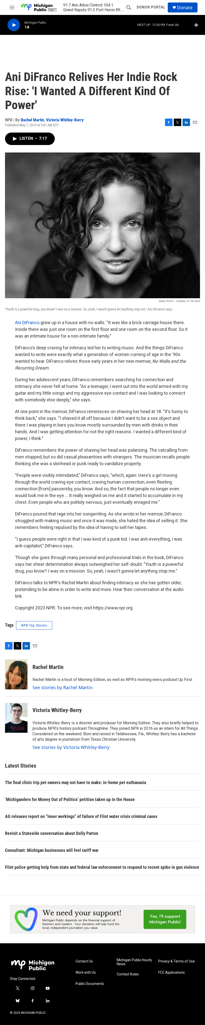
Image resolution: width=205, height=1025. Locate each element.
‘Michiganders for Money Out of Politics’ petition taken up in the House (70, 799)
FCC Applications (171, 972)
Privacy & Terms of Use (176, 961)
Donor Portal (151, 7)
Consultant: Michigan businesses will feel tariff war (51, 850)
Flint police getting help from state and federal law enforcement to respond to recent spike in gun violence (102, 867)
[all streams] (197, 25)
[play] (14, 25)
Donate (184, 7)
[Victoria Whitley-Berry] (16, 718)
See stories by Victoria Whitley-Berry (71, 747)
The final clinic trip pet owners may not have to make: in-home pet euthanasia (75, 782)
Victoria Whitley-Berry (65, 119)
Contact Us (84, 961)
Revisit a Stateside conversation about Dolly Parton (51, 833)
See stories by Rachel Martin (62, 687)
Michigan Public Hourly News (134, 962)
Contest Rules (128, 974)
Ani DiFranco (27, 322)
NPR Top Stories (34, 625)
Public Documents (90, 984)
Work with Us (86, 972)
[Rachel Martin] (16, 674)
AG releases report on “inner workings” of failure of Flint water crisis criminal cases (81, 816)
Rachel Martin (32, 119)
